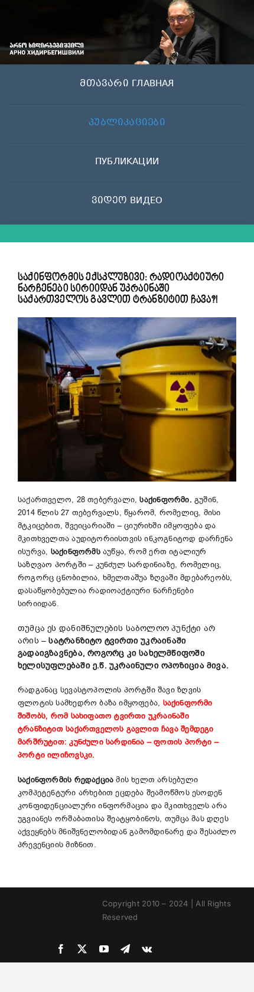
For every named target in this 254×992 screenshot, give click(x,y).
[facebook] (61, 949)
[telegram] (125, 949)
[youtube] (104, 949)
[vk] (147, 949)
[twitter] (82, 949)
